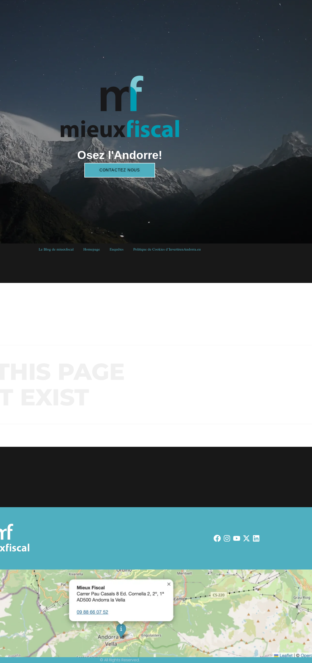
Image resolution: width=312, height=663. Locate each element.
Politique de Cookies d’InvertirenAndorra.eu (167, 249)
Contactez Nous (119, 170)
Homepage (91, 249)
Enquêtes (116, 249)
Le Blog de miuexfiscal (56, 249)
